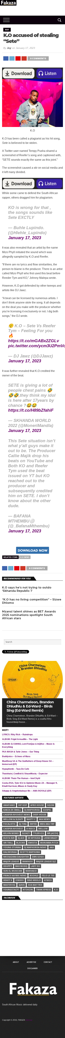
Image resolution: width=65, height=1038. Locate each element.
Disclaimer (32, 968)
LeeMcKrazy (51, 838)
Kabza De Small (12, 809)
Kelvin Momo (11, 833)
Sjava (22, 884)
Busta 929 (8, 838)
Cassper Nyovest (13, 828)
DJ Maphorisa (32, 809)
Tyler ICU (38, 833)
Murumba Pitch (49, 842)
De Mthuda (34, 838)
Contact (48, 962)
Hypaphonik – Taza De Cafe (15, 769)
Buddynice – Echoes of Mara (16, 756)
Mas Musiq (21, 866)
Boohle (34, 875)
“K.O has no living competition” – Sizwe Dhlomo (31, 601)
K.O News (24, 557)
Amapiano (9, 805)
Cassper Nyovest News (16, 814)
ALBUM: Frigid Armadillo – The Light (20, 739)
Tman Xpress (43, 889)
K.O (56, 889)
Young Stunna (12, 847)
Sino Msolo (34, 880)
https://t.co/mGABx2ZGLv (33, 340)
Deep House (39, 814)
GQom (50, 805)
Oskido (19, 880)
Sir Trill (8, 842)
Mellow (43, 828)
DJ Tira (23, 823)
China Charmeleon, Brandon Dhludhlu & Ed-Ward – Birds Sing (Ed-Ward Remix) (30, 706)
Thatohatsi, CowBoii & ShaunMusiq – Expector (25, 773)
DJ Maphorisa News (35, 847)
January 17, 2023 (24, 237)
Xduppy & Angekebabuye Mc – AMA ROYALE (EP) (26, 791)
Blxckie (20, 842)
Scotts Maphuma (30, 852)
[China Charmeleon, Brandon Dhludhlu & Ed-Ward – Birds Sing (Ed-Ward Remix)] (32, 697)
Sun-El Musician (12, 870)
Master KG (9, 884)
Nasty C (31, 819)
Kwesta (32, 842)
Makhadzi (31, 870)
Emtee (33, 823)
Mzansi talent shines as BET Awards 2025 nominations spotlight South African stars (29, 615)
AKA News (44, 819)
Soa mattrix (35, 884)
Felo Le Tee (48, 875)
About (16, 962)
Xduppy (7, 866)
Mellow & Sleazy (13, 819)
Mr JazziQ (52, 833)
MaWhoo (27, 861)
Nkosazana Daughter (16, 856)
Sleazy (26, 833)
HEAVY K (7, 880)
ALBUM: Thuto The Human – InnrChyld (21, 778)
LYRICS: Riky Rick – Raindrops (17, 734)
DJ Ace (21, 838)
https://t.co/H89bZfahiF (31, 410)
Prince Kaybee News (14, 875)
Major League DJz (46, 861)
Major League (11, 861)
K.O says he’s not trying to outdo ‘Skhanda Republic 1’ (26, 589)
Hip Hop (22, 805)
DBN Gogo (38, 856)
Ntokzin (28, 889)
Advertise (31, 962)
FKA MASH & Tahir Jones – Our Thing (20, 752)
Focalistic (9, 823)
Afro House (37, 805)
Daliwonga (10, 852)
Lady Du (35, 866)
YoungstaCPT (11, 889)
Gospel (47, 809)
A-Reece (30, 828)
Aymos (48, 880)
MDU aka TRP (47, 823)
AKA (52, 847)
